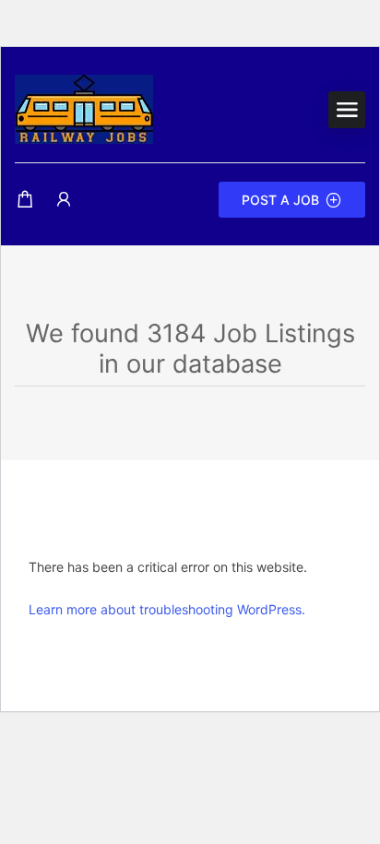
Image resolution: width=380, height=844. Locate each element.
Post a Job (280, 200)
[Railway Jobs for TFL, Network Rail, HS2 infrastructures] (84, 108)
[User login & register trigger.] (63, 199)
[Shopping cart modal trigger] (25, 199)
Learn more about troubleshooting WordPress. (167, 609)
